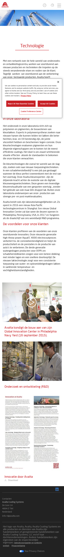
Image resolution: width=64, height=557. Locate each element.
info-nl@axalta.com (10, 516)
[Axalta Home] (6, 6)
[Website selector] (52, 5)
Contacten (7, 498)
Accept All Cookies (47, 104)
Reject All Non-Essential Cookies (21, 104)
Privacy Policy (26, 96)
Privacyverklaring (18, 546)
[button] (45, 6)
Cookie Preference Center (31, 111)
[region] (32, 98)
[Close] (58, 82)
